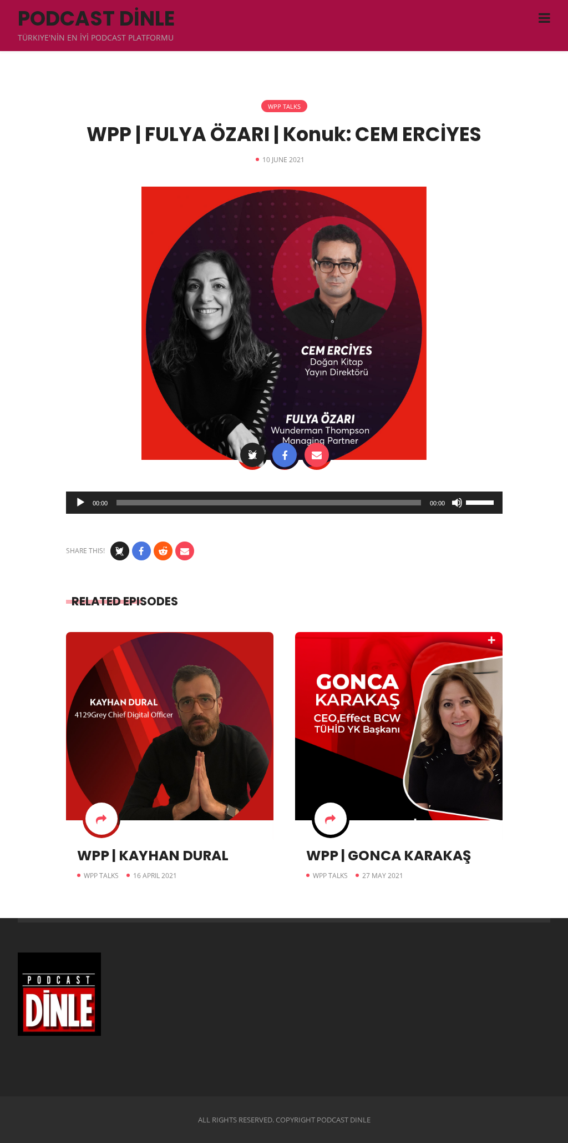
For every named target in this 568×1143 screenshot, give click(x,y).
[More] (101, 819)
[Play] (80, 502)
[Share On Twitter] (252, 455)
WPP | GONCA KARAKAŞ (388, 855)
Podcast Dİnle (96, 18)
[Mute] (457, 502)
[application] (284, 503)
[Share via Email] (317, 455)
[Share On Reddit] (163, 551)
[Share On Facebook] (284, 455)
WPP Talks (284, 106)
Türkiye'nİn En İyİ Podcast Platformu (96, 37)
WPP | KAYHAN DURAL (153, 855)
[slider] (481, 502)
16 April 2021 (155, 875)
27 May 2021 (382, 875)
